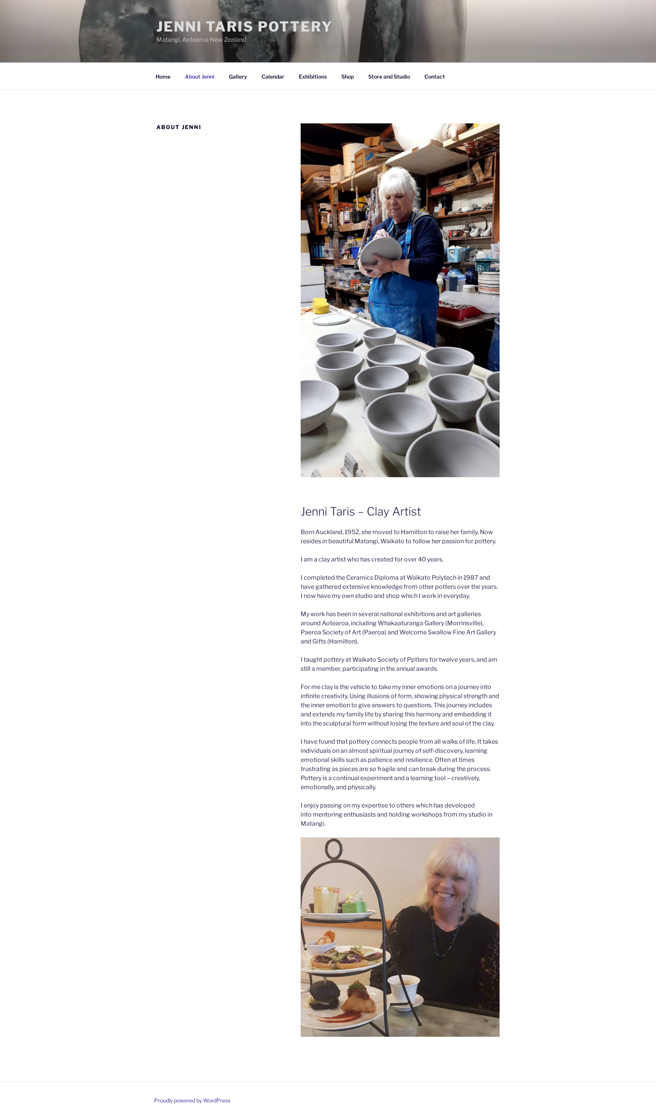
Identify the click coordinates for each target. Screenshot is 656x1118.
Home (163, 76)
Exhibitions (313, 76)
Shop (347, 76)
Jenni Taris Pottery (244, 26)
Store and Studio (389, 76)
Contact (434, 76)
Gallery (238, 76)
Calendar (273, 76)
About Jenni (199, 76)
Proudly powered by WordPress (192, 1100)
